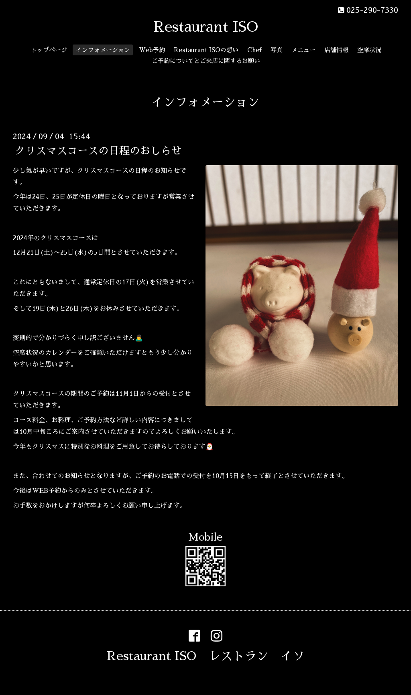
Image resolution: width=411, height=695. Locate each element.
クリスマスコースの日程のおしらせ (98, 150)
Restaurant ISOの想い (206, 50)
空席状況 (369, 50)
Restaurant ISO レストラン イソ (206, 656)
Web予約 (152, 50)
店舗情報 (336, 50)
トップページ (49, 50)
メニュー (303, 50)
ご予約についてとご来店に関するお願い (206, 61)
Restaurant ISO (205, 27)
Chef (254, 50)
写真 (277, 50)
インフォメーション (103, 50)
